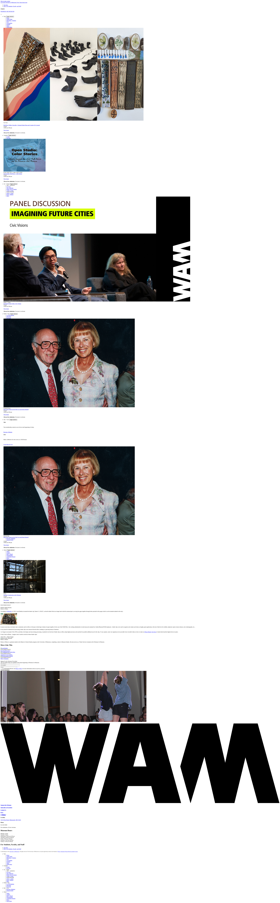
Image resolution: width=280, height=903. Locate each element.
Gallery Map (9, 19)
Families (8, 24)
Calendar (6, 135)
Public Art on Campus (11, 189)
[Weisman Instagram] (1, 815)
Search (2, 8)
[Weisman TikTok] (5, 815)
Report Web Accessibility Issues (71, 851)
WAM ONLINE (10, 192)
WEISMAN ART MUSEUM (7, 11)
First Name (3, 664)
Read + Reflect (9, 194)
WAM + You (7, 313)
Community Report (10, 556)
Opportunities (9, 555)
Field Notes (9, 559)
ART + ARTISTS (10, 185)
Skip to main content (5, 1)
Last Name (3, 665)
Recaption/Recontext (5, 650)
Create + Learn (9, 190)
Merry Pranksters (4, 658)
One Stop (6, 5)
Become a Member (8, 432)
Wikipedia (9, 611)
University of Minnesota (14, 851)
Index (7, 195)
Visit (5, 16)
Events (8, 136)
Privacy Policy (19, 668)
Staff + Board (9, 554)
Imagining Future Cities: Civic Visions (12, 303)
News (7, 558)
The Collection (9, 188)
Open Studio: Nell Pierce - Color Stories (13, 173)
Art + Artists (6, 184)
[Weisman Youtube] (4, 815)
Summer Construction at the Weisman (12, 595)
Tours (7, 25)
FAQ (7, 22)
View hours (6, 130)
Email (2, 667)
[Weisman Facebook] (2, 815)
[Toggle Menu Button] (1, 14)
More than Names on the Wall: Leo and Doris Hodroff (16, 409)
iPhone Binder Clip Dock (150, 632)
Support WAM (9, 540)
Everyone (8, 318)
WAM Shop (9, 27)
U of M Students (10, 315)
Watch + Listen (9, 193)
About (5, 550)
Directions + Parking (11, 20)
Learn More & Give (8, 444)
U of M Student (6, 668)
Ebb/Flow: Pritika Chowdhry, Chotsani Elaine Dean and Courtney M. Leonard (22, 125)
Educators (8, 316)
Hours (7, 18)
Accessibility (9, 23)
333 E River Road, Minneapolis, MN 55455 (11, 820)
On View (8, 138)
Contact (8, 552)
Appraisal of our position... (7, 654)
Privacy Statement (61, 851)
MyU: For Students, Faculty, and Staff (12, 6)
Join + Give (6, 419)
